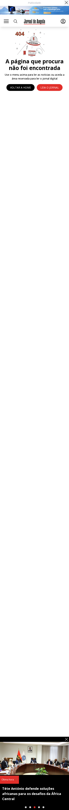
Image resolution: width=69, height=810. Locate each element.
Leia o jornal (49, 87)
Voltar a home (20, 87)
